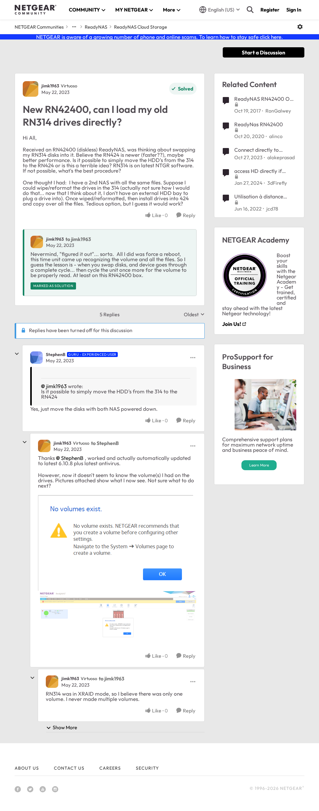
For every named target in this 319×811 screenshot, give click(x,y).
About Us (27, 768)
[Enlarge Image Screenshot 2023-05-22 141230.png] (115, 543)
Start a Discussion (263, 52)
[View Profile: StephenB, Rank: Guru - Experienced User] (36, 357)
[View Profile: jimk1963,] (37, 242)
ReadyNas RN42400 (258, 124)
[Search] (250, 9)
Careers (110, 768)
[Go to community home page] (35, 10)
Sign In (293, 10)
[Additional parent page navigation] (74, 26)
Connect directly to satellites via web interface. (256, 149)
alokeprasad (281, 157)
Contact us (69, 768)
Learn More (259, 465)
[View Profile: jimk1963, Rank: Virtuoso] (30, 89)
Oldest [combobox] (194, 314)
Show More (65, 727)
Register (269, 10)
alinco (276, 136)
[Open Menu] (300, 26)
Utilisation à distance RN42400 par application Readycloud (264, 196)
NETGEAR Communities (39, 27)
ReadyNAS (96, 27)
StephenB (55, 354)
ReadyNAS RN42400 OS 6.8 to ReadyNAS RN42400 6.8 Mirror (263, 98)
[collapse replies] (17, 354)
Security (147, 768)
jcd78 (272, 208)
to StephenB (105, 443)
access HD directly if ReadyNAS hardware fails (264, 171)
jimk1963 (50, 86)
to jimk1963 (78, 239)
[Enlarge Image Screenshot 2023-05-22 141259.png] (117, 619)
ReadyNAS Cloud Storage (140, 27)
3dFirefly (277, 182)
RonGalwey (278, 110)
